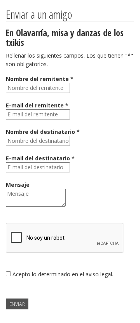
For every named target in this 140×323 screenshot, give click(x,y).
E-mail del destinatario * (40, 158)
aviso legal (99, 274)
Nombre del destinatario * (43, 131)
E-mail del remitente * (37, 105)
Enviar (17, 304)
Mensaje (18, 184)
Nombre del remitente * (40, 79)
